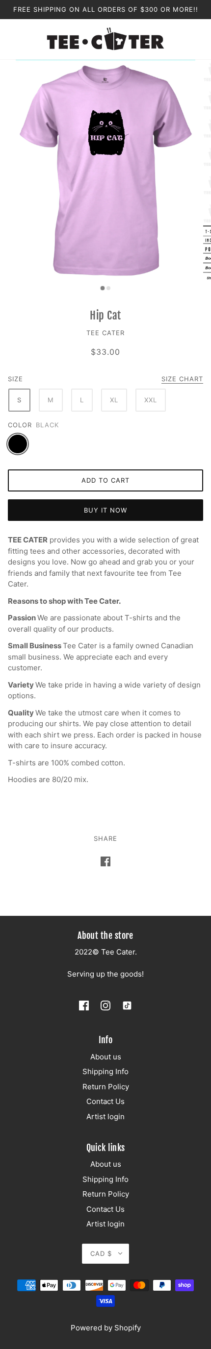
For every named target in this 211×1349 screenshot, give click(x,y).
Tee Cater (105, 333)
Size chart (182, 379)
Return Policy (105, 1086)
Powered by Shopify (106, 1327)
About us (105, 1056)
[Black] (17, 444)
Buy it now (105, 510)
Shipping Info (105, 1071)
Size (15, 379)
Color (20, 425)
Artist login (105, 1116)
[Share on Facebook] (105, 861)
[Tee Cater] (105, 38)
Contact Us (105, 1101)
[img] (84, 1005)
